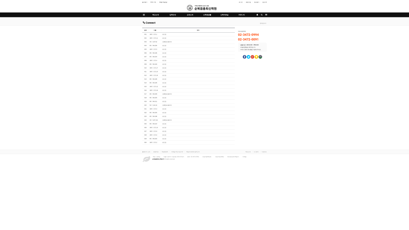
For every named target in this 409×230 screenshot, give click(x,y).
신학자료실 (224, 15)
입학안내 (173, 15)
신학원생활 (207, 15)
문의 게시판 (248, 49)
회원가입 (248, 2)
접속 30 (264, 2)
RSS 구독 (153, 2)
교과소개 (190, 15)
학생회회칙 (165, 152)
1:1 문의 (256, 152)
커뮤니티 (241, 15)
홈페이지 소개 (146, 152)
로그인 (241, 2)
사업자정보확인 (219, 156)
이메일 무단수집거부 (177, 152)
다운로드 (264, 152)
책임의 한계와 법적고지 (193, 152)
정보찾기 (256, 2)
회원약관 (155, 152)
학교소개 (155, 15)
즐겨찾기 (144, 2)
